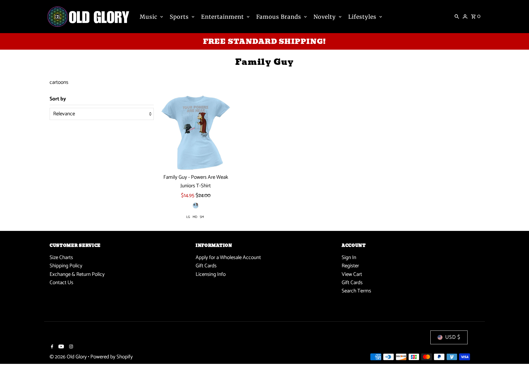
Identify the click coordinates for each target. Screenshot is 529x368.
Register (350, 266)
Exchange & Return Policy (77, 274)
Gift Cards (206, 266)
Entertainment (222, 16)
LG (188, 217)
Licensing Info (211, 274)
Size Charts (61, 257)
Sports (179, 16)
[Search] (456, 16)
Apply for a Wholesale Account (228, 257)
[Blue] (195, 205)
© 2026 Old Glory (69, 357)
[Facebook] (51, 347)
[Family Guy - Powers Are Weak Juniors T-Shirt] (195, 132)
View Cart (352, 274)
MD (195, 217)
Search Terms (356, 291)
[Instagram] (70, 347)
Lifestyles (362, 16)
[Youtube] (60, 347)
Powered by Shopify (111, 357)
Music (148, 16)
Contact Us (61, 282)
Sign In (349, 257)
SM (202, 217)
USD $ (452, 337)
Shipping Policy (66, 266)
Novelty (325, 16)
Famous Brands (278, 16)
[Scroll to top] (517, 353)
